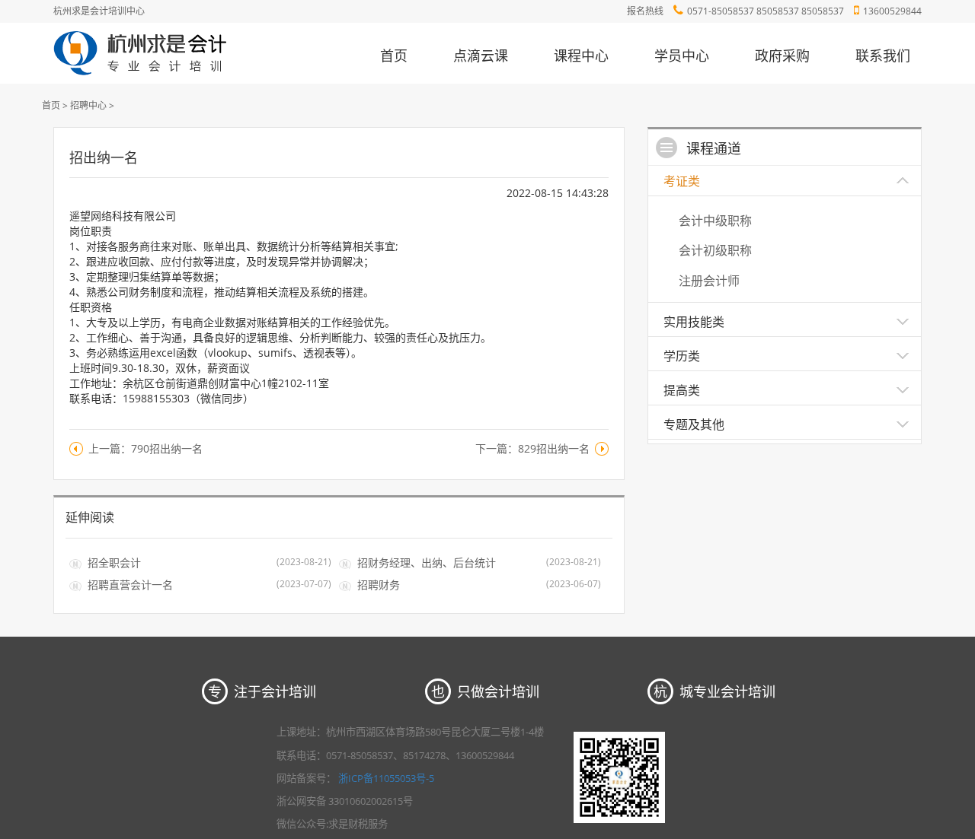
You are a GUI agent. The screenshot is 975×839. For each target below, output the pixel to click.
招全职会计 (114, 562)
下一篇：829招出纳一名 (532, 448)
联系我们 (882, 55)
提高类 (681, 390)
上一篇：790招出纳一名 (145, 448)
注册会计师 (709, 280)
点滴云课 (480, 55)
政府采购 (782, 55)
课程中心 (581, 55)
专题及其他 (693, 424)
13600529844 (892, 11)
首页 (394, 55)
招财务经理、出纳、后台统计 (426, 562)
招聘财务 (378, 584)
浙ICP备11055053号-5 (386, 778)
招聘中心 (88, 105)
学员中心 (681, 55)
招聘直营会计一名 (130, 584)
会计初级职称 (715, 250)
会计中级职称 (715, 220)
